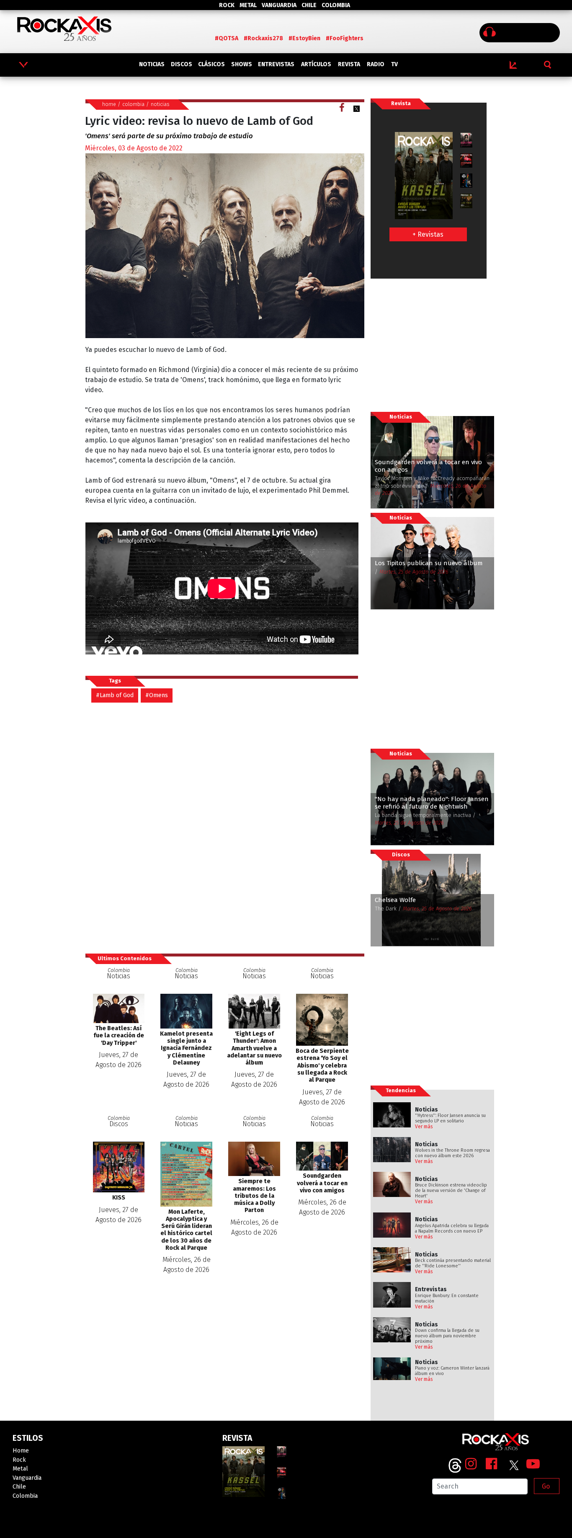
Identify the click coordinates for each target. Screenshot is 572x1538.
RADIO (375, 64)
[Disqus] (225, 827)
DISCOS (181, 64)
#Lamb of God (115, 695)
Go (546, 1486)
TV (394, 64)
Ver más (424, 1127)
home (109, 104)
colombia (133, 104)
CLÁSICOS (211, 64)
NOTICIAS (152, 64)
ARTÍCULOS (316, 64)
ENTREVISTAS (276, 64)
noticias (160, 104)
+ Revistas (427, 234)
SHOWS (241, 64)
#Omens (156, 695)
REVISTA (349, 64)
